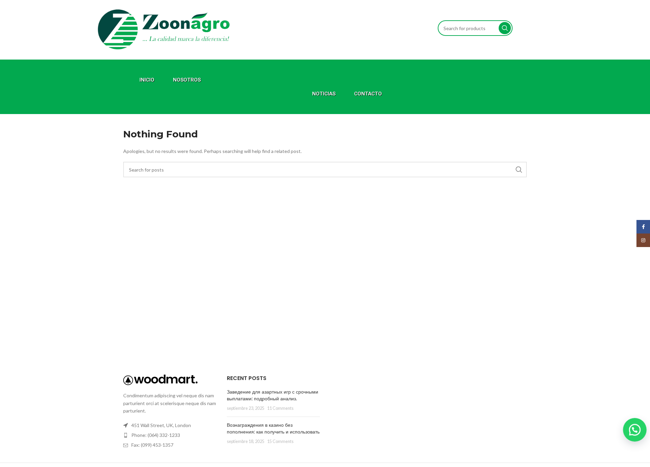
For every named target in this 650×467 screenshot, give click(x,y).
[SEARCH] (505, 28)
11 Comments (280, 408)
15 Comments (280, 441)
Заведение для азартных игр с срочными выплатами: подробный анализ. (272, 395)
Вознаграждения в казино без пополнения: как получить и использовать (273, 428)
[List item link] (170, 435)
